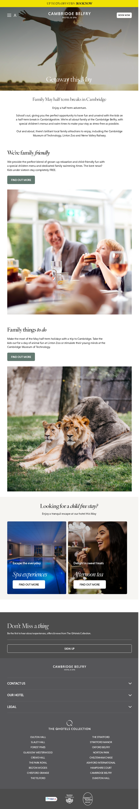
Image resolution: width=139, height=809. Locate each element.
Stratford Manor (101, 742)
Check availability (114, 803)
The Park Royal (38, 762)
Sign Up (69, 648)
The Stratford (101, 737)
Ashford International (101, 762)
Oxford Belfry (101, 747)
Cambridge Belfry (101, 772)
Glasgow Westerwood (37, 752)
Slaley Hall (38, 742)
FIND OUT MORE (21, 179)
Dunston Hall (101, 778)
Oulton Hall (38, 737)
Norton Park (101, 752)
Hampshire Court (100, 767)
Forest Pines (38, 747)
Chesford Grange (38, 772)
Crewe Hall (38, 757)
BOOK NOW (123, 15)
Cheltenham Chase (101, 757)
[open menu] (8, 15)
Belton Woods (38, 767)
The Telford (38, 778)
